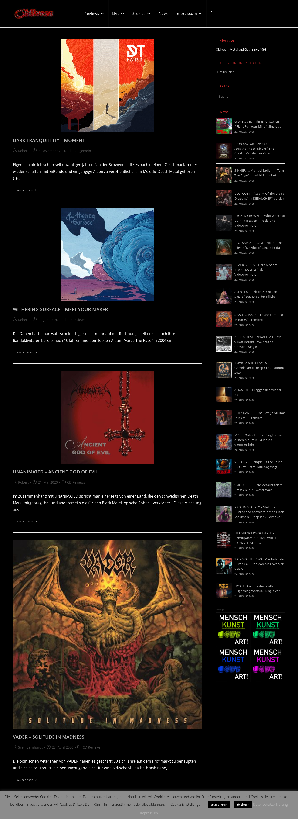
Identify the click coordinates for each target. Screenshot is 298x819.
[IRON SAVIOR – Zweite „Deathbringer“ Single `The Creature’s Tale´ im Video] (224, 151)
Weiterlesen (29, 191)
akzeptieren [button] (219, 804)
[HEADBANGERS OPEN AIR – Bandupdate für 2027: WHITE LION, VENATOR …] (224, 540)
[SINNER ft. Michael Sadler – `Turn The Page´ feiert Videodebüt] (224, 175)
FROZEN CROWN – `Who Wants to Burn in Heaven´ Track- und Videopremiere (259, 221)
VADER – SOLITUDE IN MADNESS (48, 737)
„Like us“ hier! (225, 72)
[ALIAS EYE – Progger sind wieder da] (224, 394)
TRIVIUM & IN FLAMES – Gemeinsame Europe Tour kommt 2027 (259, 368)
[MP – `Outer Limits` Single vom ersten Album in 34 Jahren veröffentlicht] (224, 442)
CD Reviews (76, 320)
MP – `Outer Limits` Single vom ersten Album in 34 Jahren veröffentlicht (258, 440)
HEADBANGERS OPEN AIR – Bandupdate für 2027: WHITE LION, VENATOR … (255, 538)
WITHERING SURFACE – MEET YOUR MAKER (60, 309)
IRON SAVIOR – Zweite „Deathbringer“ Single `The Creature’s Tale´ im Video (254, 149)
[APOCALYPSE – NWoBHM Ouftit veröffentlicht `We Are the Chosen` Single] (224, 344)
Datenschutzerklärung (270, 804)
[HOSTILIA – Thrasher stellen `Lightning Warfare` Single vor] (224, 590)
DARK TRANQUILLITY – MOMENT (49, 140)
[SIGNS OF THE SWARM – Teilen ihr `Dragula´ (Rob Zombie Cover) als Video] (224, 566)
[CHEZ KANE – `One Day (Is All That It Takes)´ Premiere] (224, 417)
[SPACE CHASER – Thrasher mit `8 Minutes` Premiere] (224, 319)
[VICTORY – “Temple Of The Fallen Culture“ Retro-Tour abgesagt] (224, 466)
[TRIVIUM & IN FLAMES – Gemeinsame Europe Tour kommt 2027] (224, 370)
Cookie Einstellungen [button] (186, 804)
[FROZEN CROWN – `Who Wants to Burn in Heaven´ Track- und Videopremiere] (224, 223)
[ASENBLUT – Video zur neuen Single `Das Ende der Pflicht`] (224, 296)
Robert (23, 151)
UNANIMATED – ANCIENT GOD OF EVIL (55, 472)
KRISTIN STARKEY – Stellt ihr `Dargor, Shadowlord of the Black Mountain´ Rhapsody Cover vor (259, 512)
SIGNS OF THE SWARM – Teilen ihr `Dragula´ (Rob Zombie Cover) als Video (259, 564)
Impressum (149, 813)
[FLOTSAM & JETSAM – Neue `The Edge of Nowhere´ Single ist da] (224, 247)
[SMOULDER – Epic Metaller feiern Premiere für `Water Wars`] (224, 490)
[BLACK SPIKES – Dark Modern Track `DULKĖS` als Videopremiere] (224, 272)
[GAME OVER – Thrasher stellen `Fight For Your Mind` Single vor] (224, 126)
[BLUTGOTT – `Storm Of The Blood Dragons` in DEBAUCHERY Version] (224, 198)
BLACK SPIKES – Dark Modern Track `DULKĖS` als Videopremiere (256, 270)
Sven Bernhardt (30, 747)
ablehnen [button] (242, 804)
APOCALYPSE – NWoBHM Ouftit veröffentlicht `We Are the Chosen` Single (257, 342)
